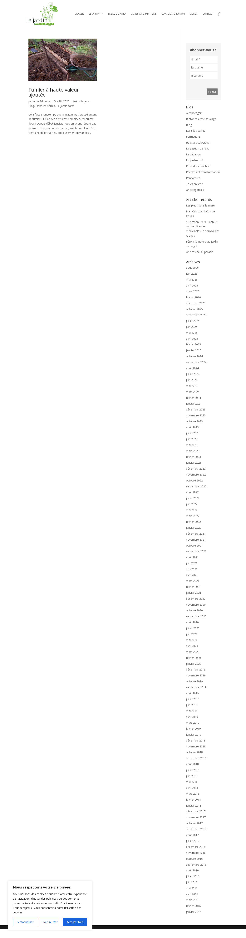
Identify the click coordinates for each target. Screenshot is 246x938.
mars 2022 (192, 516)
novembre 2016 (196, 853)
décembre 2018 (195, 740)
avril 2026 (192, 285)
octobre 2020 (194, 610)
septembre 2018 (196, 758)
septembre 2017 (196, 829)
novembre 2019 (196, 675)
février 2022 (193, 521)
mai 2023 (192, 445)
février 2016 (193, 906)
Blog (31, 106)
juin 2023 (191, 439)
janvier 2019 (193, 734)
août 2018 (192, 764)
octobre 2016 (194, 858)
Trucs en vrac (194, 184)
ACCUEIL (79, 13)
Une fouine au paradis (199, 252)
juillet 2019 (192, 699)
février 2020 (193, 658)
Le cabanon (193, 154)
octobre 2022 (194, 480)
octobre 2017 (194, 823)
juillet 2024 (192, 374)
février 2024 (193, 398)
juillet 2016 (192, 876)
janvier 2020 (193, 664)
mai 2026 (192, 279)
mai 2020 (192, 640)
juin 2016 (191, 882)
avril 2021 (192, 575)
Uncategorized (195, 190)
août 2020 (192, 622)
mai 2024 (192, 386)
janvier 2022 (193, 527)
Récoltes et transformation (203, 172)
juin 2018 (191, 776)
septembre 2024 (196, 362)
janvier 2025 (193, 350)
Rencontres (193, 178)
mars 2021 (192, 581)
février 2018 (193, 799)
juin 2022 (191, 504)
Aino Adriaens (41, 101)
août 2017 (192, 835)
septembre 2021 (196, 551)
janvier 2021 (193, 593)
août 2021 (192, 557)
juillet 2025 (192, 321)
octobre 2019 (194, 681)
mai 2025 (192, 332)
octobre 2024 (194, 356)
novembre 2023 (196, 415)
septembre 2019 (196, 687)
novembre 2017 (196, 817)
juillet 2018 (192, 770)
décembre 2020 (195, 598)
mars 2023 (192, 451)
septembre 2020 (196, 616)
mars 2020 (192, 652)
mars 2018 (192, 793)
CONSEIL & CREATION (173, 13)
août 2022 (192, 492)
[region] (50, 905)
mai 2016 (192, 888)
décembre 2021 (195, 533)
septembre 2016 (196, 864)
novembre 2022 (196, 474)
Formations (193, 136)
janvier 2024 (193, 403)
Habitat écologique (197, 142)
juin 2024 (191, 380)
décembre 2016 (195, 847)
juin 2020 (191, 634)
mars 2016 (192, 900)
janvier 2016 (193, 912)
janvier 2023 (193, 462)
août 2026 (192, 267)
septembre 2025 (196, 315)
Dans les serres (45, 106)
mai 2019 (192, 711)
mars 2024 (192, 392)
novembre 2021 (196, 539)
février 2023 (193, 457)
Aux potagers (80, 101)
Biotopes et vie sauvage (201, 119)
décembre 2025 (195, 303)
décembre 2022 (195, 468)
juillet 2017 (192, 841)
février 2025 (193, 344)
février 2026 (193, 297)
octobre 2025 (194, 309)
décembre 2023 (195, 409)
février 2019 (193, 728)
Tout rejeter (49, 922)
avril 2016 (192, 894)
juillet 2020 (192, 628)
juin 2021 (191, 563)
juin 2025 (191, 327)
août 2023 (192, 427)
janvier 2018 (193, 805)
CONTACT (208, 13)
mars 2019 (192, 722)
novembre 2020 (196, 604)
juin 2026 (191, 273)
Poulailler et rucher (197, 166)
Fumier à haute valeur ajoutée (53, 92)
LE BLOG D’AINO (117, 13)
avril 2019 (192, 717)
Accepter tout (74, 922)
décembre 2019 (195, 669)
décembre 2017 (195, 811)
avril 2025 (192, 338)
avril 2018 (192, 787)
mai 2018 (192, 782)
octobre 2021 (194, 545)
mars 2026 (192, 291)
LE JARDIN (94, 13)
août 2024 (192, 368)
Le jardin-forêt (65, 106)
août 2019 (192, 693)
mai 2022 (192, 510)
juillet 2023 (192, 433)
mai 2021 (192, 569)
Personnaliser (25, 922)
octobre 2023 (194, 421)
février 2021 (193, 587)
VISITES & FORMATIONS (143, 13)
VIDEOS (194, 13)
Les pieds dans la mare (200, 205)
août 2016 (192, 870)
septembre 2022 (196, 486)
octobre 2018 (194, 752)
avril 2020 (192, 646)
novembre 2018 (196, 746)
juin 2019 (191, 705)
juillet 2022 (192, 498)
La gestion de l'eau (197, 148)
